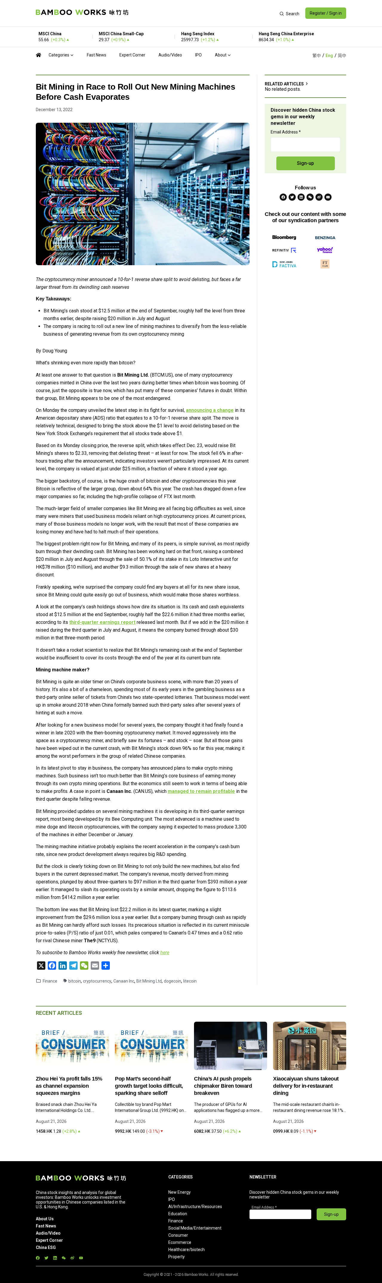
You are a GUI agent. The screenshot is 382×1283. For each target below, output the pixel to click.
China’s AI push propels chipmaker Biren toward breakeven (223, 1086)
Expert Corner (132, 55)
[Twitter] (292, 197)
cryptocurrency (97, 981)
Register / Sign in (326, 13)
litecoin (190, 981)
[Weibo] (319, 197)
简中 (342, 55)
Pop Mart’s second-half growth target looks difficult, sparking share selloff (149, 1086)
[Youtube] (328, 197)
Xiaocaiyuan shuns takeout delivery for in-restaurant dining (306, 1086)
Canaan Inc (123, 981)
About (221, 55)
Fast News (96, 55)
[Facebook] (283, 197)
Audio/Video (170, 55)
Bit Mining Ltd (149, 981)
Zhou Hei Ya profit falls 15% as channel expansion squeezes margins (69, 1086)
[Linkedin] (301, 197)
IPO (198, 55)
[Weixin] (310, 197)
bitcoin (74, 981)
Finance (50, 981)
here (164, 952)
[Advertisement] (204, 13)
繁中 (316, 55)
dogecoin (172, 981)
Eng (329, 55)
